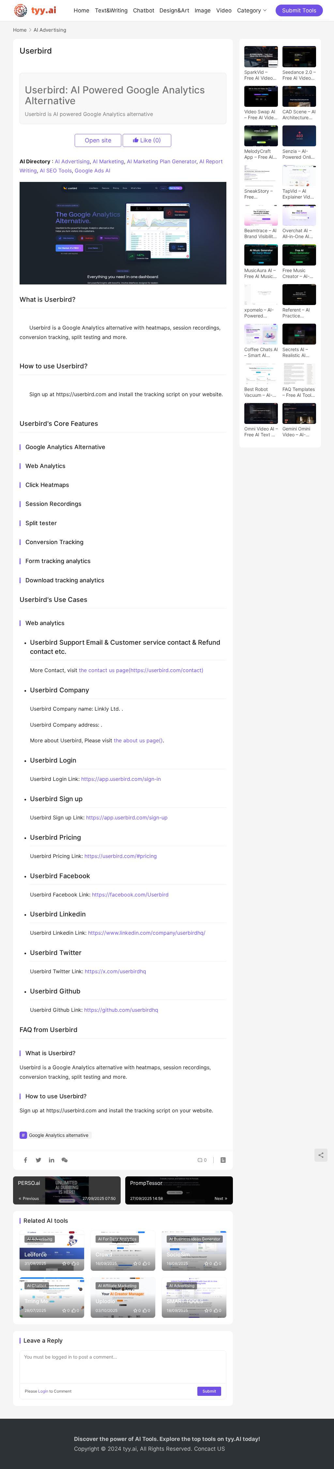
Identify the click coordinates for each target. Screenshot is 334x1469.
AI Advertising (72, 161)
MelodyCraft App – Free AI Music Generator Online (258, 154)
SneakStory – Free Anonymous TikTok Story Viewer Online (258, 194)
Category (249, 10)
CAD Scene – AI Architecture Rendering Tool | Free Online (299, 115)
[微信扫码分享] (63, 1160)
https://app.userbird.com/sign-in (121, 779)
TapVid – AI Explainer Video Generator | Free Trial (298, 194)
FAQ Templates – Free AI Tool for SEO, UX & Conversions (298, 392)
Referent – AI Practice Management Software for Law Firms (296, 313)
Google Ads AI (92, 170)
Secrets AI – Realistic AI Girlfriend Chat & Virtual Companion (297, 352)
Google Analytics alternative (58, 1135)
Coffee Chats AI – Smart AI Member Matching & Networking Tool (261, 352)
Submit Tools (299, 10)
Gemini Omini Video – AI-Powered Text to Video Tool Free (297, 432)
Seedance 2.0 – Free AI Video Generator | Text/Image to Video (299, 75)
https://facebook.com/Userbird (130, 894)
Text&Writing (111, 10)
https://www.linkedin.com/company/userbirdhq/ (146, 932)
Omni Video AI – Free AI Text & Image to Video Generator (261, 432)
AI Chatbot (36, 1285)
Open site (98, 140)
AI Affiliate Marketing (117, 1285)
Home (81, 10)
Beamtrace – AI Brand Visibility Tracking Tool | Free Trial (260, 233)
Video (224, 10)
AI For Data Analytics (117, 1238)
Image (203, 10)
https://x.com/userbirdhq (115, 971)
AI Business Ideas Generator (194, 1238)
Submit (209, 1391)
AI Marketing (108, 161)
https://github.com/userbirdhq (121, 1010)
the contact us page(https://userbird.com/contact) (141, 670)
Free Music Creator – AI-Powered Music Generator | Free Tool (298, 273)
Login (43, 1391)
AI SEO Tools (56, 170)
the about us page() (138, 740)
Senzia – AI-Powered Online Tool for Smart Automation (299, 154)
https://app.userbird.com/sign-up (127, 817)
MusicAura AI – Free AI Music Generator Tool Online (260, 273)
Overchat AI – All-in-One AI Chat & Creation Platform (299, 233)
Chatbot (143, 10)
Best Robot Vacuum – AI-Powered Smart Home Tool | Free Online (260, 392)
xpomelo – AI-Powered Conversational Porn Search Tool (260, 313)
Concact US (209, 1448)
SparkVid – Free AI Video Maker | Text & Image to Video (260, 75)
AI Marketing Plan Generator (161, 161)
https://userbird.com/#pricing (120, 856)
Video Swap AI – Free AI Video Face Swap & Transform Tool (260, 115)
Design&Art (174, 10)
